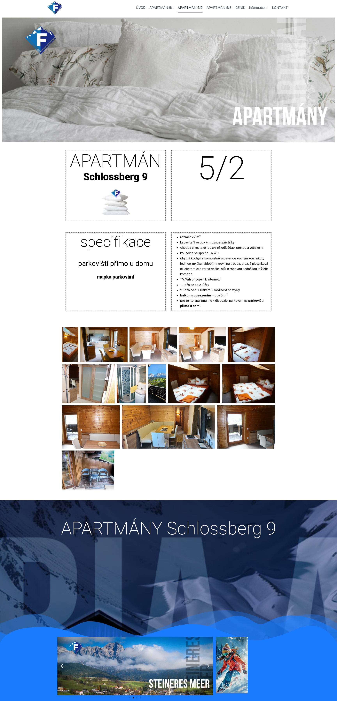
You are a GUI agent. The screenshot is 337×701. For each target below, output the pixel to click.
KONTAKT (280, 8)
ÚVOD (140, 8)
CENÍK (240, 8)
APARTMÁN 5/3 (219, 8)
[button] (61, 666)
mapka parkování (115, 277)
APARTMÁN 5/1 (161, 8)
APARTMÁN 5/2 (190, 8)
